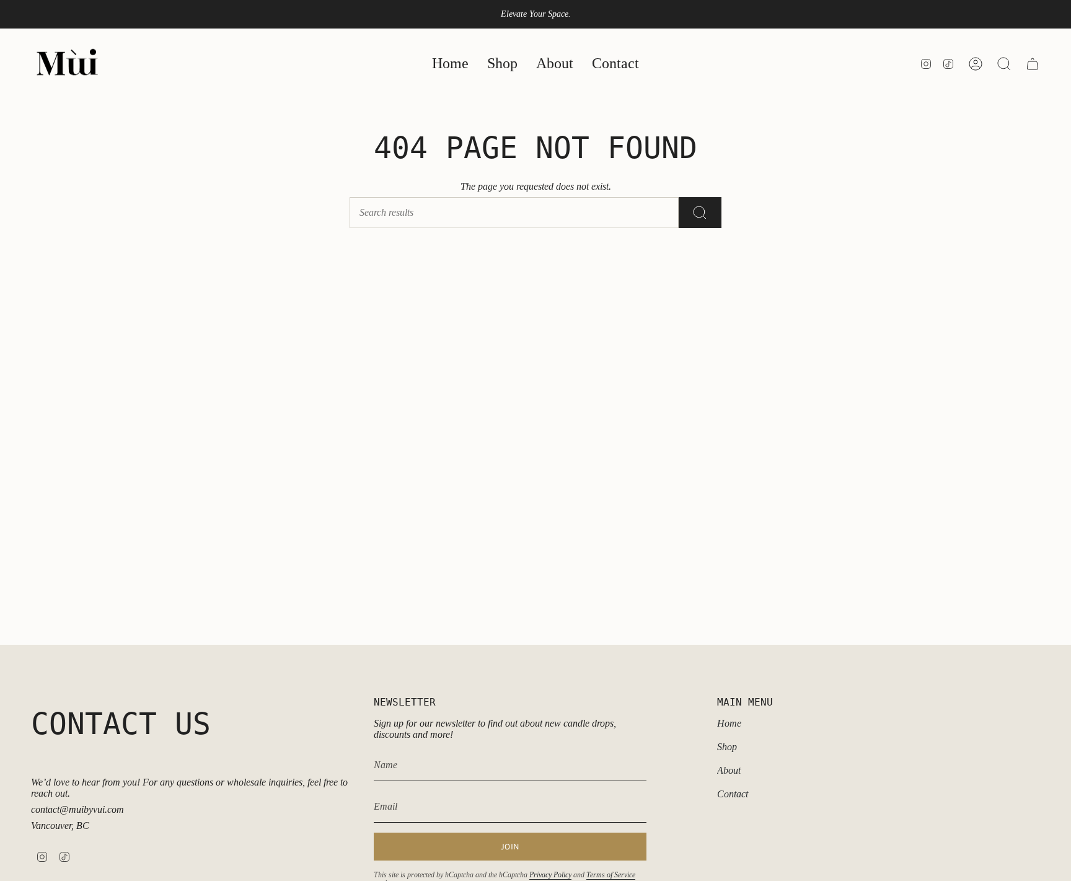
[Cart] (1032, 63)
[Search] (700, 212)
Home (729, 723)
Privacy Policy (550, 874)
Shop (727, 747)
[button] (502, 64)
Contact (732, 794)
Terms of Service (610, 874)
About (729, 770)
